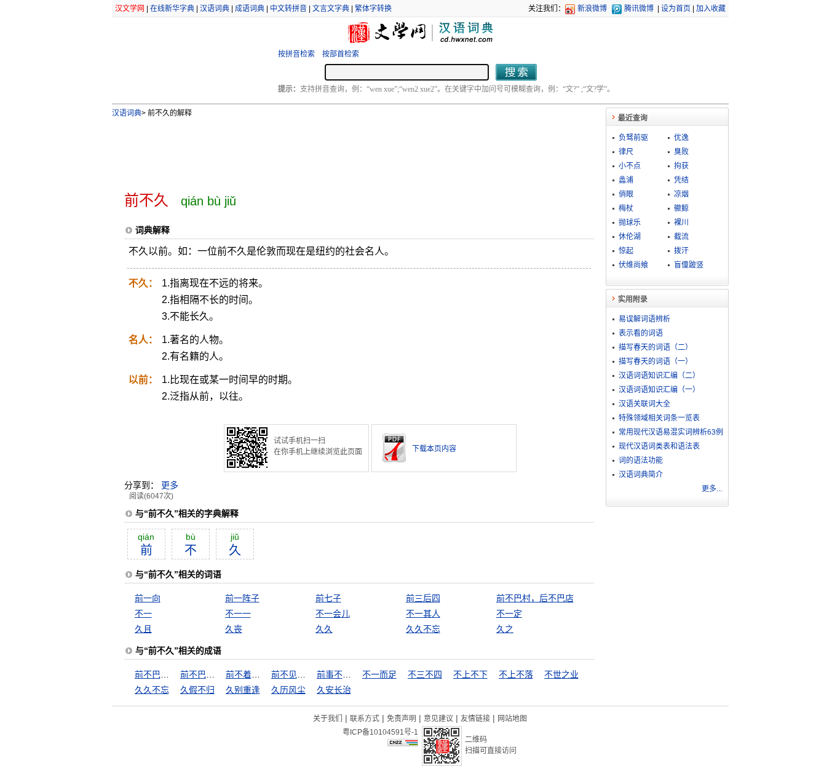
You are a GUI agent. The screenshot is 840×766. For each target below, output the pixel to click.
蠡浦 (626, 180)
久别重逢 (243, 690)
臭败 (681, 152)
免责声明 (401, 718)
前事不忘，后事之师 (355, 674)
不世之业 (561, 674)
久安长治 (334, 690)
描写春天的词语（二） (655, 347)
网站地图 (512, 718)
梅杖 (626, 208)
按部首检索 (340, 54)
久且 (143, 629)
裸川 (681, 222)
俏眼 (626, 194)
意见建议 (438, 718)
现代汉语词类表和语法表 (659, 446)
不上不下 (470, 674)
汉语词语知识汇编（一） (659, 389)
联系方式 (364, 718)
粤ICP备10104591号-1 (380, 732)
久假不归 (197, 690)
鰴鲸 (681, 208)
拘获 (681, 166)
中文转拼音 (288, 8)
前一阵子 (242, 598)
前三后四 (423, 598)
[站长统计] (402, 743)
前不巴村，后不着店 (219, 674)
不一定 (509, 613)
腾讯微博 (639, 8)
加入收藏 (711, 8)
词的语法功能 (641, 460)
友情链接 (475, 718)
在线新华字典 (172, 8)
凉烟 (681, 194)
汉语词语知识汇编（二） (659, 375)
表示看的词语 (641, 333)
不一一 (238, 613)
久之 (504, 629)
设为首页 (676, 8)
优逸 (681, 137)
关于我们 (328, 718)
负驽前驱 (633, 137)
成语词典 (249, 8)
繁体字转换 (373, 8)
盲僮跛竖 (688, 265)
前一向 (147, 598)
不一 (143, 613)
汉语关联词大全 (644, 404)
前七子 (328, 598)
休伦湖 (630, 236)
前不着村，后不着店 (264, 674)
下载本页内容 (434, 448)
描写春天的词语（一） (655, 361)
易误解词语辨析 (644, 319)
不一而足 (379, 674)
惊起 (626, 251)
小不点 (630, 166)
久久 (324, 629)
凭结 (681, 180)
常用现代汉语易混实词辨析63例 (671, 432)
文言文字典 (330, 8)
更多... (712, 488)
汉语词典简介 (641, 474)
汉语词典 (214, 8)
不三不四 (425, 674)
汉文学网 (130, 8)
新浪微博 (592, 8)
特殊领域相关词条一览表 (659, 418)
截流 (681, 236)
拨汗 (681, 251)
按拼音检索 (296, 54)
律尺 (626, 152)
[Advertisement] (339, 149)
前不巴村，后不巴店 (535, 598)
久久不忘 (423, 629)
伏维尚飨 (633, 265)
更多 (169, 485)
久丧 (233, 629)
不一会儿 (332, 613)
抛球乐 (630, 222)
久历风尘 (288, 690)
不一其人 (423, 613)
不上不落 (516, 674)
